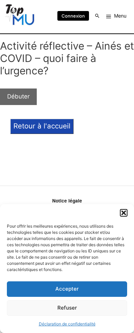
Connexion (73, 16)
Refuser (67, 307)
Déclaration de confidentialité (67, 323)
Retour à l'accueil (41, 126)
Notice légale (67, 200)
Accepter (67, 288)
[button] (123, 212)
